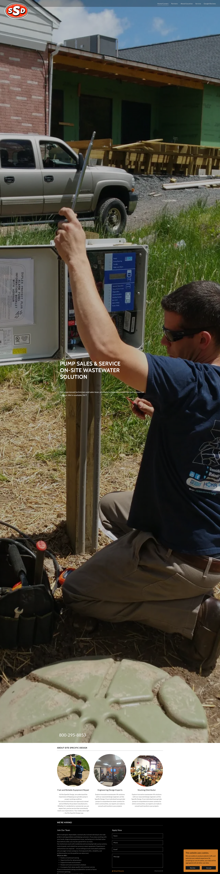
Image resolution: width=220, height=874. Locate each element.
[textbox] (137, 835)
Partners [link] (174, 4)
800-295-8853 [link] (72, 735)
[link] (16, 3)
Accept (208, 868)
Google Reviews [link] (210, 4)
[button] (113, 871)
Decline (192, 868)
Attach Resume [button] (119, 871)
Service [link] (198, 4)
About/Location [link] (187, 4)
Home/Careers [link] (163, 4)
